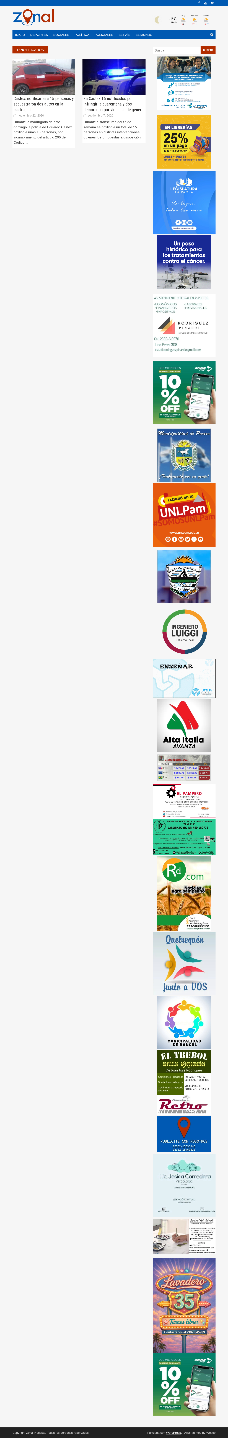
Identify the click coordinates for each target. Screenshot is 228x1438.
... (26, 142)
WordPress (173, 1432)
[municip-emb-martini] (184, 576)
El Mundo (144, 35)
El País (124, 35)
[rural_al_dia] (184, 893)
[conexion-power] (184, 1105)
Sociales (61, 35)
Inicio (20, 35)
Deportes (39, 35)
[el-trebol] (184, 1072)
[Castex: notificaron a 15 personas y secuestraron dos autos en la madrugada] (43, 77)
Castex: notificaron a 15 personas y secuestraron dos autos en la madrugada (44, 104)
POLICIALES (104, 35)
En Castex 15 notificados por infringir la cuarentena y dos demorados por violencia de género (114, 104)
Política (82, 35)
